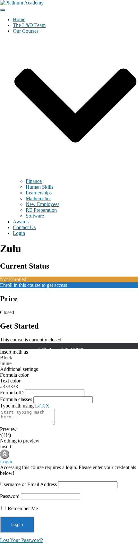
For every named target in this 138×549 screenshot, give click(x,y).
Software (35, 216)
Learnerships (39, 192)
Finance (34, 181)
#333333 (9, 386)
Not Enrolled (13, 279)
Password (10, 496)
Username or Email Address (28, 484)
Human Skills (39, 187)
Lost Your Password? (21, 540)
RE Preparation (41, 210)
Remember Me (22, 508)
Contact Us (24, 227)
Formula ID (12, 392)
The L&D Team (29, 25)
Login (19, 233)
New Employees (42, 204)
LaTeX (42, 405)
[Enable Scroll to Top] (4, 454)
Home (19, 19)
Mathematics (38, 198)
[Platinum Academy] (22, 2)
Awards (21, 221)
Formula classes (16, 399)
